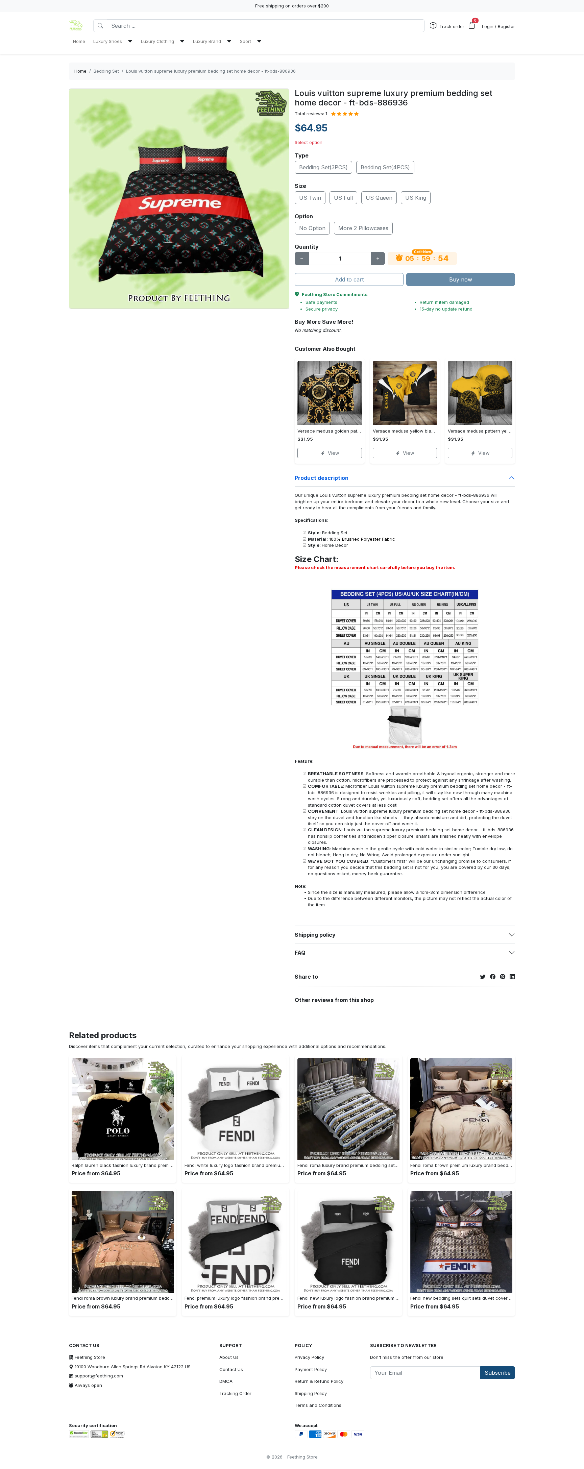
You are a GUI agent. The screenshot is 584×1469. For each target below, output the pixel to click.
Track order (451, 26)
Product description (321, 477)
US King (415, 197)
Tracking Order (235, 1393)
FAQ (300, 952)
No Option (312, 228)
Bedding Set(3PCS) (323, 167)
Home (80, 71)
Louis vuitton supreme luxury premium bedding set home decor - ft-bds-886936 (211, 71)
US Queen (379, 197)
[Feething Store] (75, 25)
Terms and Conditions (318, 1405)
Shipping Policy (311, 1393)
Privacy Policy (309, 1357)
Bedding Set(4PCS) (385, 167)
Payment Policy (311, 1369)
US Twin (310, 197)
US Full (343, 197)
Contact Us (231, 1369)
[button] (471, 26)
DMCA (226, 1381)
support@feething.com (99, 1375)
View (333, 453)
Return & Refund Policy (319, 1381)
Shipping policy (315, 934)
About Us (229, 1357)
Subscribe (498, 1372)
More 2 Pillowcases (363, 228)
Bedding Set (106, 71)
